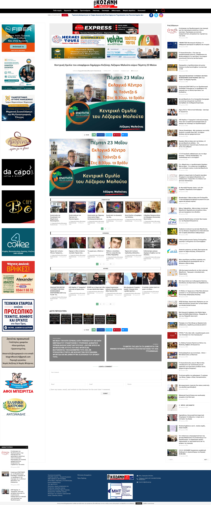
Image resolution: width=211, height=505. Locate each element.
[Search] (162, 11)
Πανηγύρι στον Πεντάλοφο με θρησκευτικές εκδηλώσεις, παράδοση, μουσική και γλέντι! (193, 324)
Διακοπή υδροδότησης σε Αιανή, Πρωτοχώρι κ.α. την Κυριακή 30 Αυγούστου (193, 220)
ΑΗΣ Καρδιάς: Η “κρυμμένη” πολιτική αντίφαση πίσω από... (77, 289)
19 (110, 264)
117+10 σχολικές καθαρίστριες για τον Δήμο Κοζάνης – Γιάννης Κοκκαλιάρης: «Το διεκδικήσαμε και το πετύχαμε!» (193, 155)
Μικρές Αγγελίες (129, 10)
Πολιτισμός (57, 10)
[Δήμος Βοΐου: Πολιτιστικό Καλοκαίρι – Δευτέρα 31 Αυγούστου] (172, 112)
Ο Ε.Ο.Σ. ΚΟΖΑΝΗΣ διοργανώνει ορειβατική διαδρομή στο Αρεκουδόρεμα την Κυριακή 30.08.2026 (192, 452)
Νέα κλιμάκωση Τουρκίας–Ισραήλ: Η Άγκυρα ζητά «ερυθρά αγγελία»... (132, 289)
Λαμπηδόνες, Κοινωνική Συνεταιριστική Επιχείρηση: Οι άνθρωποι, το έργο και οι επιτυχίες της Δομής (191, 417)
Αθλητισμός (116, 10)
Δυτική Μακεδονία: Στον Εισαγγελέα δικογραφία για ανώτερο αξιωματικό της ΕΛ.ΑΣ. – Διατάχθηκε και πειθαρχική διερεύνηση (194, 101)
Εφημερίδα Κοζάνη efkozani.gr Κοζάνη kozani (89, 71)
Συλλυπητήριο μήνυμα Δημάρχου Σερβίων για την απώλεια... (152, 253)
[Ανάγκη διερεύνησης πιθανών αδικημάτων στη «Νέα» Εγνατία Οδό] (115, 279)
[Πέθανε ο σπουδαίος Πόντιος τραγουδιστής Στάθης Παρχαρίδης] (114, 242)
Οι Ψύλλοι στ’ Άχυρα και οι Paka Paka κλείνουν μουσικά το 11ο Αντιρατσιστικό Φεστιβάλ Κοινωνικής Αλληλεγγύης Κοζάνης (193, 292)
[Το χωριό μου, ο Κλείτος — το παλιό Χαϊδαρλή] (96, 242)
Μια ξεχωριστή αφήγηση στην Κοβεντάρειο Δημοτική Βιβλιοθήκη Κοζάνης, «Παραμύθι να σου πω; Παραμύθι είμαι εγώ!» (193, 314)
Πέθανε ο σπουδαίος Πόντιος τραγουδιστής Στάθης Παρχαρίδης (113, 253)
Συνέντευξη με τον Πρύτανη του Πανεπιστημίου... (75, 217)
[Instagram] (161, 15)
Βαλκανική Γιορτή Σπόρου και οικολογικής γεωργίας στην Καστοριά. (192, 396)
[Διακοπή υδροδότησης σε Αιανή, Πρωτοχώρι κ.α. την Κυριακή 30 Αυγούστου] (172, 221)
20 (110, 304)
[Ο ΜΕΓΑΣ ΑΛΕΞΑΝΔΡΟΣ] (172, 407)
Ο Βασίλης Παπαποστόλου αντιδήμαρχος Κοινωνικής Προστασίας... (152, 217)
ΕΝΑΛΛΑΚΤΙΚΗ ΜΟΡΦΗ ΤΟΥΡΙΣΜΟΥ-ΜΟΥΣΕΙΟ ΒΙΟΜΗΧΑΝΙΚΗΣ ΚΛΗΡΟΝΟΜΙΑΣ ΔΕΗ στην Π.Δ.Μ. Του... (58, 291)
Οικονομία (105, 10)
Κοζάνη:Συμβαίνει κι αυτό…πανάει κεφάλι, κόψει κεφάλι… (192, 426)
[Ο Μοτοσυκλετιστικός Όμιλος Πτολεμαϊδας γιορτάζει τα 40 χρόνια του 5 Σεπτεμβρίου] (172, 242)
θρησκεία (67, 10)
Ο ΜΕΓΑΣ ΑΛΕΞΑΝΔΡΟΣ (186, 405)
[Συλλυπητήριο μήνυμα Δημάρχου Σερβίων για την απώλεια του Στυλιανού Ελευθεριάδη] (152, 242)
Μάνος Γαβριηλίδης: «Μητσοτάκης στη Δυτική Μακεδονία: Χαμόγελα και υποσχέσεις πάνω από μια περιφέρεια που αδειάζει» (193, 210)
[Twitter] (156, 15)
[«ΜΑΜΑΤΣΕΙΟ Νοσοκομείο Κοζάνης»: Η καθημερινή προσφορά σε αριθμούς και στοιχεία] (172, 45)
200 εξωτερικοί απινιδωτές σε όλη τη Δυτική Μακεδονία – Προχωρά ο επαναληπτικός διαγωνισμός (193, 272)
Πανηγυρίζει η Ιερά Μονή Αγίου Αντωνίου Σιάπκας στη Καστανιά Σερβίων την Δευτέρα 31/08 (193, 67)
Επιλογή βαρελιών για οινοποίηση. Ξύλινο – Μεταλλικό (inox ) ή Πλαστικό (193, 353)
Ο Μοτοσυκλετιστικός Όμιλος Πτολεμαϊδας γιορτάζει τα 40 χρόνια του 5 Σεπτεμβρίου (193, 240)
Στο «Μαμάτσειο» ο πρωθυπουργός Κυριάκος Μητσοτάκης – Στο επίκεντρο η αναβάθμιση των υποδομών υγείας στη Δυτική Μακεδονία (193, 166)
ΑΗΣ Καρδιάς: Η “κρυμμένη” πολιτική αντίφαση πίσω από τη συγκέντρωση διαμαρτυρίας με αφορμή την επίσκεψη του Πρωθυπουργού (193, 121)
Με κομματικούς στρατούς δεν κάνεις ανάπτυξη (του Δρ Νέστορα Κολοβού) (194, 386)
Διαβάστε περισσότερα (148, 503)
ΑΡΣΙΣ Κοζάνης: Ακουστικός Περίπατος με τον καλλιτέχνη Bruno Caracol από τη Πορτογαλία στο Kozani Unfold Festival (193, 303)
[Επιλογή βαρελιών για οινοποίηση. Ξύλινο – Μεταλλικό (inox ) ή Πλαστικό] (172, 355)
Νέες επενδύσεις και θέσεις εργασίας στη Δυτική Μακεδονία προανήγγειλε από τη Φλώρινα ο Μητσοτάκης (192, 261)
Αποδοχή (139, 503)
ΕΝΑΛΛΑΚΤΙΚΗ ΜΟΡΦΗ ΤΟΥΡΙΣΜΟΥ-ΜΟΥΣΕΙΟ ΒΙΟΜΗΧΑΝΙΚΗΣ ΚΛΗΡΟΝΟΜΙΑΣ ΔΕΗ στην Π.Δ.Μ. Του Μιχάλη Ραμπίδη (193, 77)
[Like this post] (94, 134)
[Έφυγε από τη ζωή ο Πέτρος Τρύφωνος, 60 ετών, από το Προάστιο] (58, 242)
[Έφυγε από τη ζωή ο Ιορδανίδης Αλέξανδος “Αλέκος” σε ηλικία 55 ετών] (133, 242)
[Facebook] (151, 15)
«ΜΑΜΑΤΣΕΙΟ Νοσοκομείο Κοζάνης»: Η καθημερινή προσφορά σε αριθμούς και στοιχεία (194, 43)
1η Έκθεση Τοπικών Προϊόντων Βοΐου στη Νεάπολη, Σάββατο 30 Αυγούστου (192, 344)
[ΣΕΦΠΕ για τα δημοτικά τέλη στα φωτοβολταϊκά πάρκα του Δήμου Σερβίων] (96, 279)
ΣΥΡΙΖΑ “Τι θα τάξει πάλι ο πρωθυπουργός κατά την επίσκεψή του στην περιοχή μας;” (194, 334)
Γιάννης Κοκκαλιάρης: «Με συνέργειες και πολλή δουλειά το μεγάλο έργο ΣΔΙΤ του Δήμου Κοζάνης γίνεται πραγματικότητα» (194, 132)
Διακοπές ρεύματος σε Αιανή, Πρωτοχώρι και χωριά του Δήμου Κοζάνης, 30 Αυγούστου (193, 250)
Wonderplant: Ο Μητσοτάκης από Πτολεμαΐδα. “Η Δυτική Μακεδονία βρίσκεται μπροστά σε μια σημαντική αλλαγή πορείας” (194, 199)
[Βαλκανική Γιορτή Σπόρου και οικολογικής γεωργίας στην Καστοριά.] (172, 397)
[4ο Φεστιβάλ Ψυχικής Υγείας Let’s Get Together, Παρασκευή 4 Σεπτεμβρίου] (172, 190)
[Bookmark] (66, 203)
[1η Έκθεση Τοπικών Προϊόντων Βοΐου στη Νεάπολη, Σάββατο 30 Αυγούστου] (172, 345)
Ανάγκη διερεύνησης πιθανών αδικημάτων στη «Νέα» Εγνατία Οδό (114, 289)
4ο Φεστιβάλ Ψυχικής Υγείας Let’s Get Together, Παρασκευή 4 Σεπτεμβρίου (191, 188)
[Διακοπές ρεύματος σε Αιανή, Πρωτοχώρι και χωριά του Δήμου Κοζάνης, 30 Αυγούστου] (172, 252)
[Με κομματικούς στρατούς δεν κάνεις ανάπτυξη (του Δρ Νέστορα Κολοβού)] (172, 387)
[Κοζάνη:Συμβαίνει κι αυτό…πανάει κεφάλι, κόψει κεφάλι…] (172, 428)
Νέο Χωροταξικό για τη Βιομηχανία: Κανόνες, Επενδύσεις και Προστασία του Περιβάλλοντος (193, 282)
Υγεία (75, 10)
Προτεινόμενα (85, 10)
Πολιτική (96, 10)
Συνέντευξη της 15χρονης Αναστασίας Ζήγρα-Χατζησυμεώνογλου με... (96, 217)
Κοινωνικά (141, 10)
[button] (69, 15)
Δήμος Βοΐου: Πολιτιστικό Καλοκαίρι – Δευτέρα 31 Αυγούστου (194, 110)
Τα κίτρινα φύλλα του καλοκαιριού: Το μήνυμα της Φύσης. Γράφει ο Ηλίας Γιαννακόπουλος (193, 376)
